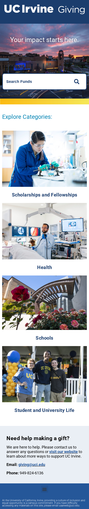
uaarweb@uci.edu (69, 505)
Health (44, 267)
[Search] (78, 81)
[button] (44, 489)
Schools (44, 338)
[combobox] (35, 81)
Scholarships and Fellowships (44, 195)
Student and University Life (44, 410)
